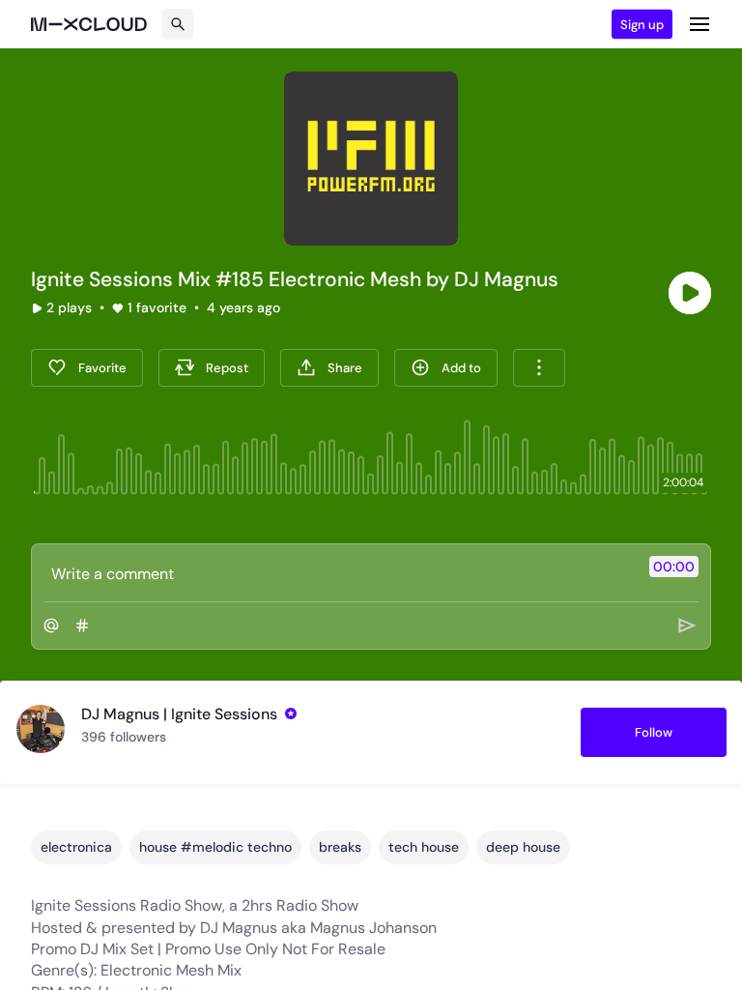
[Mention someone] (51, 625)
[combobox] (539, 368)
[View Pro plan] (291, 713)
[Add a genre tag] (82, 625)
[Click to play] (690, 293)
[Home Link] (89, 24)
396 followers (123, 736)
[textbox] (338, 573)
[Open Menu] (699, 24)
